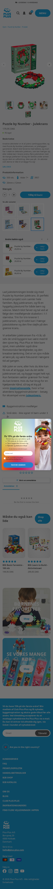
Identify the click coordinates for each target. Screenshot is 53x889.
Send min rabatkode (18, 465)
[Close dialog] (49, 420)
